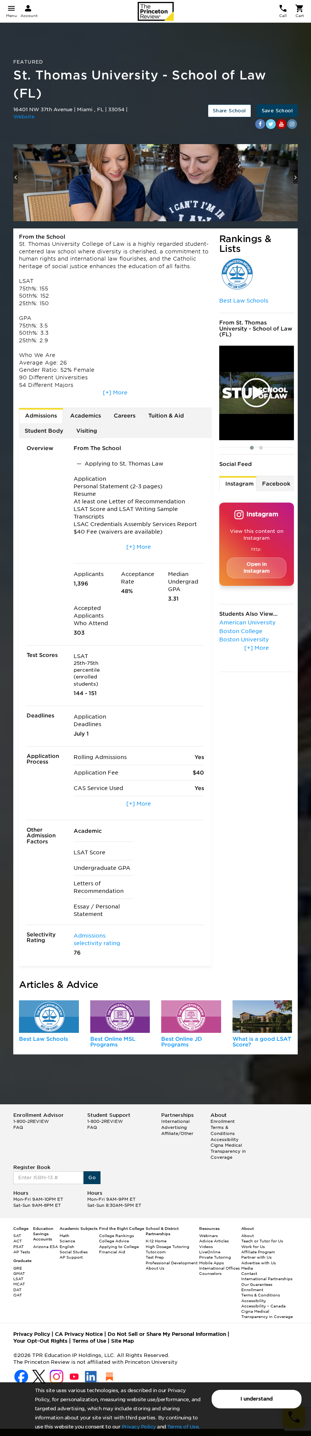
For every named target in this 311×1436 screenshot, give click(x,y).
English (67, 1246)
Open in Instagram (256, 567)
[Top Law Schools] (49, 1016)
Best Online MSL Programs (112, 1042)
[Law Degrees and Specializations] (191, 1016)
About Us (155, 1268)
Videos (206, 1246)
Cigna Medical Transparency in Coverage (228, 1151)
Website (24, 117)
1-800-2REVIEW (31, 1121)
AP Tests (21, 1252)
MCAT (19, 1284)
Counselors (210, 1273)
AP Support (71, 1257)
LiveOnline (209, 1252)
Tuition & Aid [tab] (166, 416)
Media (247, 1268)
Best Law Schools (243, 301)
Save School (277, 110)
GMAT (19, 1273)
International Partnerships (266, 1278)
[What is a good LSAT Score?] (262, 1016)
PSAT (18, 1246)
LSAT (18, 1278)
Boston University (244, 639)
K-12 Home (156, 1241)
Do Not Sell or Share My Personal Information (167, 1334)
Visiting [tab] (86, 431)
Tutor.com (156, 1252)
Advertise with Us (258, 1263)
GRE (17, 1268)
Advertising (174, 1127)
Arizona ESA (45, 1246)
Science (67, 1241)
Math (64, 1235)
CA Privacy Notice (79, 1334)
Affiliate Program (258, 1252)
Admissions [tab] (41, 416)
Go (92, 1177)
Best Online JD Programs (181, 1042)
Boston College (240, 631)
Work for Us (253, 1246)
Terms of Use (182, 1427)
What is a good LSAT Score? (261, 1042)
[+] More (115, 393)
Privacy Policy (139, 1427)
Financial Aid (112, 1252)
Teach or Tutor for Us (262, 1241)
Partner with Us (256, 1257)
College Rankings (116, 1235)
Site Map (122, 1341)
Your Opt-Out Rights (40, 1341)
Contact (249, 1273)
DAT (17, 1289)
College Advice (114, 1241)
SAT (17, 1235)
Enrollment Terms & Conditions (222, 1127)
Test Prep (155, 1257)
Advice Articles (214, 1241)
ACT (17, 1241)
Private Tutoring (215, 1257)
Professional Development (172, 1263)
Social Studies (74, 1252)
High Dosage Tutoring (167, 1246)
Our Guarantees (256, 1284)
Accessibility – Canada (263, 1306)
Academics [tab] (85, 416)
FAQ (18, 1127)
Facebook (276, 484)
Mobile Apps (211, 1263)
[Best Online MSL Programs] (120, 1016)
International (175, 1121)
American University (247, 622)
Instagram (239, 484)
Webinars (208, 1235)
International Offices (219, 1268)
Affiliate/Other (177, 1133)
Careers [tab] (124, 416)
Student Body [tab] (44, 431)
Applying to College (119, 1246)
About (247, 1235)
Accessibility (224, 1139)
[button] (251, 448)
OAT (17, 1295)
